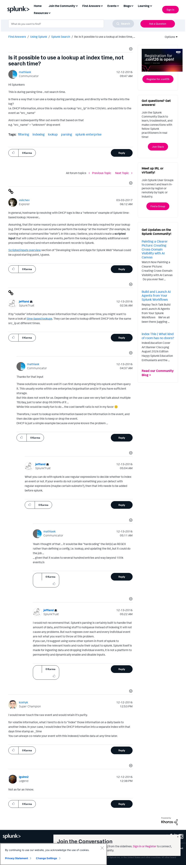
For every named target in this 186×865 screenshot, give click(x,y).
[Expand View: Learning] (151, 5)
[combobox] (71, 23)
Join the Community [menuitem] (62, 6)
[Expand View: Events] (118, 5)
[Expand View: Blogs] (132, 5)
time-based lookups (39, 318)
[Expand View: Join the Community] (76, 5)
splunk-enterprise (88, 134)
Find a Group (158, 206)
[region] (53, 854)
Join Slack (158, 146)
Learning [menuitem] (143, 6)
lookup (53, 134)
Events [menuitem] (111, 6)
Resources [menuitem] (41, 13)
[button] (130, 49)
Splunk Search (60, 36)
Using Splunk (38, 36)
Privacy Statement (16, 858)
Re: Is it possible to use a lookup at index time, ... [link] (104, 36)
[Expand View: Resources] (49, 12)
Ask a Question (157, 23)
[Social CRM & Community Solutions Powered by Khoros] (169, 821)
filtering (23, 134)
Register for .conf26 (158, 79)
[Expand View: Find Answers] (102, 5)
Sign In (170, 9)
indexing (39, 134)
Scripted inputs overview (24, 250)
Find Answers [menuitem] (91, 6)
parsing (66, 134)
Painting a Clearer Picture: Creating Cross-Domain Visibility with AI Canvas (155, 249)
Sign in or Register (144, 846)
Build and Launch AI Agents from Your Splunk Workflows (156, 295)
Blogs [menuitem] (127, 6)
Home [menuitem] (38, 6)
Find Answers (17, 36)
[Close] (102, 848)
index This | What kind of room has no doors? (158, 336)
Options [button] (169, 37)
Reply (121, 152)
